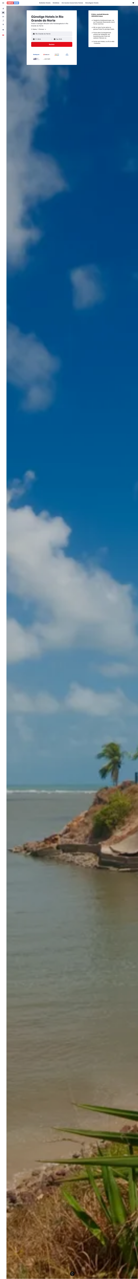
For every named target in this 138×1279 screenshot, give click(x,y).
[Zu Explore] (3, 24)
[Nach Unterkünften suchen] (3, 12)
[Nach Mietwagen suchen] (3, 16)
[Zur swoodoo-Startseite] (13, 3)
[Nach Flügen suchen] (3, 9)
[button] (3, 3)
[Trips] (3, 30)
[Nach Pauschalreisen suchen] (3, 20)
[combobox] (38, 29)
